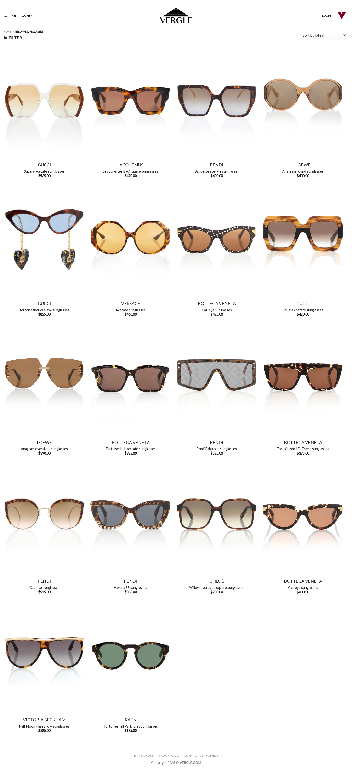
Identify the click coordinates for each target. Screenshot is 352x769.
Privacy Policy (169, 755)
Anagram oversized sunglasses (44, 449)
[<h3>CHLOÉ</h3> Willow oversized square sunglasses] (216, 517)
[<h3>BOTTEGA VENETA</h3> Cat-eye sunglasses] (216, 239)
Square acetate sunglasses (44, 171)
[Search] (5, 15)
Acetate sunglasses (131, 310)
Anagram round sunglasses (303, 171)
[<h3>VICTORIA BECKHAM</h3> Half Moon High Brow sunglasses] (44, 655)
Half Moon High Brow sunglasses (44, 726)
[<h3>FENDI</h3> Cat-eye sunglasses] (44, 517)
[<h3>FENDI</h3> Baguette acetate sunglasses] (216, 100)
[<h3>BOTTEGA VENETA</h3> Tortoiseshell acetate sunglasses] (130, 378)
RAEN (130, 719)
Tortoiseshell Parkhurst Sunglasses (130, 726)
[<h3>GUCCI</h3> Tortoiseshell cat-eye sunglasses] (44, 239)
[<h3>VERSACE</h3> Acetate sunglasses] (130, 239)
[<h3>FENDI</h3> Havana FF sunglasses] (130, 517)
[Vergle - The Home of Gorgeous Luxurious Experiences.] (176, 15)
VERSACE (130, 303)
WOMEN (27, 15)
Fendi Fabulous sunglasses (217, 449)
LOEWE (303, 164)
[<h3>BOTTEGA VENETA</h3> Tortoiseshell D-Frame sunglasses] (303, 378)
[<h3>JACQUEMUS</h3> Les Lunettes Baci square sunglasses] (130, 100)
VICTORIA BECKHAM (44, 719)
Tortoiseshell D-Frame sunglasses (303, 449)
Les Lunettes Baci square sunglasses (130, 171)
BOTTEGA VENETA (217, 303)
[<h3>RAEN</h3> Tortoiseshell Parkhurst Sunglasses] (130, 655)
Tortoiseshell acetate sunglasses (130, 449)
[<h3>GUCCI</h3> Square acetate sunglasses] (44, 100)
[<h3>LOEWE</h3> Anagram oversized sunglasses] (44, 378)
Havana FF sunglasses (130, 588)
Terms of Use (142, 755)
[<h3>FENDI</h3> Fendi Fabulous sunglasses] (216, 378)
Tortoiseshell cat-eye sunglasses (44, 310)
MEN (14, 15)
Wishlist (213, 755)
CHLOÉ (217, 581)
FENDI (216, 164)
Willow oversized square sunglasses (216, 588)
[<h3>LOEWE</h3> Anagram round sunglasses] (303, 100)
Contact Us (193, 755)
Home (7, 31)
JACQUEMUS (130, 164)
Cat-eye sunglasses (217, 310)
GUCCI (44, 164)
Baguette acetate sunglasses (217, 171)
